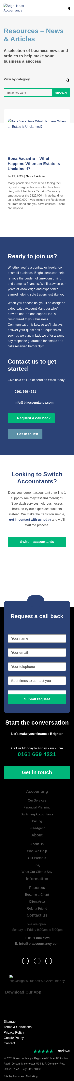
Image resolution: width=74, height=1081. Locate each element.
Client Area (37, 901)
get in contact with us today (30, 519)
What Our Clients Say (37, 872)
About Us (37, 844)
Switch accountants (37, 542)
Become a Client (37, 894)
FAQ (37, 865)
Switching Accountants (37, 814)
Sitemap (10, 1021)
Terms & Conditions (18, 1027)
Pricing (37, 821)
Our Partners (37, 858)
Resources (21, 31)
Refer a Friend (37, 908)
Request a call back (34, 418)
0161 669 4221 (25, 391)
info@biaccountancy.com (34, 402)
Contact (9, 1043)
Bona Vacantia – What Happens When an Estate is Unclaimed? (34, 163)
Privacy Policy (14, 1032)
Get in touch (27, 434)
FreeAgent (36, 828)
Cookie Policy (14, 1038)
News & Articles (35, 176)
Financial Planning (37, 807)
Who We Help (37, 851)
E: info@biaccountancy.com (37, 944)
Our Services (37, 800)
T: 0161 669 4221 (37, 938)
